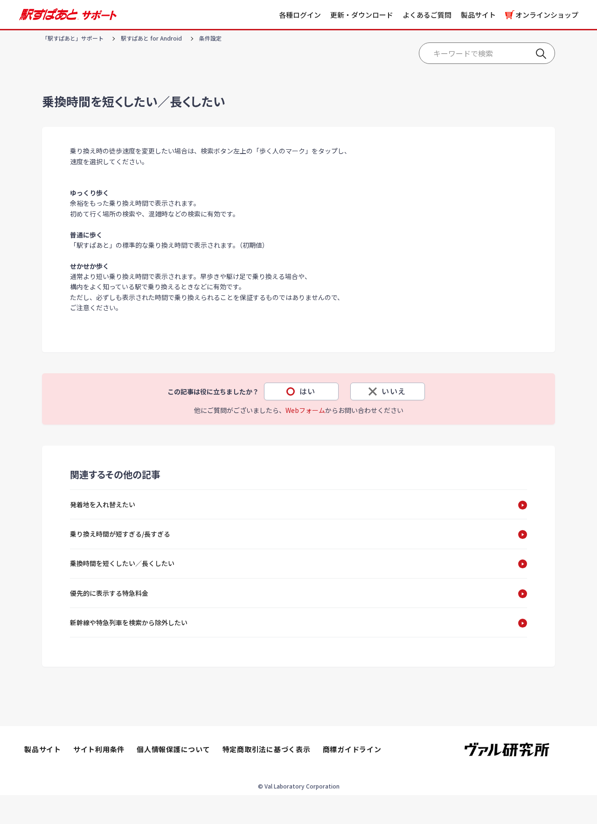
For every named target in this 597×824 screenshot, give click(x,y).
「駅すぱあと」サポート (73, 38)
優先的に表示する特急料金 (109, 593)
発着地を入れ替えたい (102, 504)
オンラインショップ (546, 15)
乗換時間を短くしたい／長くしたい (122, 563)
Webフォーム (305, 410)
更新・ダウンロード (361, 15)
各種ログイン (300, 15)
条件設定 (210, 38)
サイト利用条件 (99, 749)
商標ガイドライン (352, 749)
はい (307, 391)
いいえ (394, 391)
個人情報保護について (173, 749)
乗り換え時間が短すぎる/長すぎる (120, 533)
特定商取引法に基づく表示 (266, 749)
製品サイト (478, 15)
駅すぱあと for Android (151, 38)
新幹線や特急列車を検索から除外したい (128, 622)
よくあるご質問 (427, 15)
